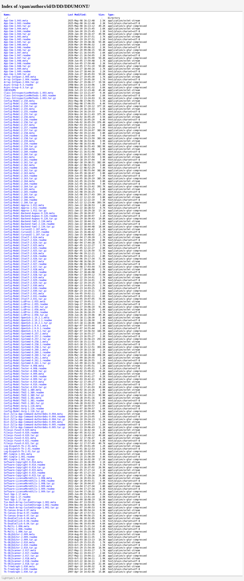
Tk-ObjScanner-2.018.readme (21, 561)
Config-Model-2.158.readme (20, 135)
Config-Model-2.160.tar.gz (20, 154)
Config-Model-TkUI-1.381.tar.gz (24, 403)
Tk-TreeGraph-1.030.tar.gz (20, 571)
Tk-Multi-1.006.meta (16, 526)
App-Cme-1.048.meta (16, 60)
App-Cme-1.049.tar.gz (17, 74)
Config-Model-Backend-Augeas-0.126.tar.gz (30, 218)
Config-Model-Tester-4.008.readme (25, 368)
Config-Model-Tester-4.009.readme (25, 376)
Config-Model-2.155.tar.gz (20, 114)
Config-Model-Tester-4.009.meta (24, 373)
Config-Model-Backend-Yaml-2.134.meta (28, 221)
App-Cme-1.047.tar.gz (17, 58)
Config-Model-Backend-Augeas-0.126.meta (29, 213)
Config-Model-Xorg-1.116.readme (24, 408)
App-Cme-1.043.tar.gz (17, 26)
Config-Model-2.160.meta (19, 149)
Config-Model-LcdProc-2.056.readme (26, 312)
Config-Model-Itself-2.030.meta (24, 285)
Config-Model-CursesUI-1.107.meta (25, 229)
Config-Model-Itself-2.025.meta (24, 245)
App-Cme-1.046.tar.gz (17, 50)
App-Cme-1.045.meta (16, 36)
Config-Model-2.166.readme (20, 200)
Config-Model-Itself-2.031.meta (24, 293)
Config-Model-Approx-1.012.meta (24, 205)
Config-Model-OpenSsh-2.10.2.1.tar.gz (28, 323)
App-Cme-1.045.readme (17, 39)
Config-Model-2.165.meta (19, 189)
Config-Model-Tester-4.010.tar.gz (25, 387)
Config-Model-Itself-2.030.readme (25, 288)
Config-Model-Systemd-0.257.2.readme (27, 336)
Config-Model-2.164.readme (20, 184)
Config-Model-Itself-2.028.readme (25, 272)
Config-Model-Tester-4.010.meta (24, 382)
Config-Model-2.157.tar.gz (20, 130)
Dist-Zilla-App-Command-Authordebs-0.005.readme (34, 424)
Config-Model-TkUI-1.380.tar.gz (24, 395)
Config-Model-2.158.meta (19, 133)
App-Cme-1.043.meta (16, 20)
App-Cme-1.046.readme (17, 47)
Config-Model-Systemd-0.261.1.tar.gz (27, 363)
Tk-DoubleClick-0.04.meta (20, 518)
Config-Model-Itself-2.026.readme (25, 256)
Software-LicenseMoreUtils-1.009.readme (29, 489)
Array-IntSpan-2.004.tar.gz (21, 82)
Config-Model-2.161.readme (20, 159)
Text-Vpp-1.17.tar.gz (17, 499)
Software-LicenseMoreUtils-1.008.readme (29, 481)
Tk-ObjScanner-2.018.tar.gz (21, 563)
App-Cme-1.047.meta (16, 52)
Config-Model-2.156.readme (20, 119)
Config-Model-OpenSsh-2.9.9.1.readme (27, 328)
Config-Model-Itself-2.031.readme (25, 296)
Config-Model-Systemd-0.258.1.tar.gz (27, 347)
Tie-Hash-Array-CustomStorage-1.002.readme (31, 505)
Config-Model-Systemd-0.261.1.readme (27, 360)
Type (111, 14)
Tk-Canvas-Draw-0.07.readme (21, 513)
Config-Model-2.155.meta (19, 109)
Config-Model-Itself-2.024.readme (25, 240)
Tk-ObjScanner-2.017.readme (21, 553)
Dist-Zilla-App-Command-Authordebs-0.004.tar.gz (34, 419)
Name (7, 14)
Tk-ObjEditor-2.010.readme (20, 545)
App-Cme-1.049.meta (16, 68)
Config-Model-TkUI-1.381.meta (22, 398)
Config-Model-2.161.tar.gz (20, 162)
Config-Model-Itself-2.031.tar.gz (25, 299)
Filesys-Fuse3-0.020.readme (21, 432)
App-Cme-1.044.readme (17, 31)
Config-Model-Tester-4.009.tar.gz (25, 379)
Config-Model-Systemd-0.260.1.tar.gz (27, 355)
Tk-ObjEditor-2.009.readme (20, 537)
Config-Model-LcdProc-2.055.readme (26, 304)
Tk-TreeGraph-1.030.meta (19, 566)
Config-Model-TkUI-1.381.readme (24, 400)
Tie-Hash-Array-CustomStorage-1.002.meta (30, 502)
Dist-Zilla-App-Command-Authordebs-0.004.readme (34, 416)
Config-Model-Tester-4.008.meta (24, 365)
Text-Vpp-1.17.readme (17, 497)
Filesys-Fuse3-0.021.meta (20, 438)
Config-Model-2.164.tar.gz (20, 186)
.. (5, 18)
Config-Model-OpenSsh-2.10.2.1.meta (26, 317)
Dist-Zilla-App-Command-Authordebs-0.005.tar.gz (34, 427)
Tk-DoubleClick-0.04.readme (21, 521)
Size (102, 14)
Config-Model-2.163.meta (19, 173)
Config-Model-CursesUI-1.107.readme (26, 232)
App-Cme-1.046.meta (16, 44)
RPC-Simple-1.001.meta (18, 454)
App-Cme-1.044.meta (16, 28)
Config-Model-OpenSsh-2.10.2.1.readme (28, 320)
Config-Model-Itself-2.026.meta (24, 253)
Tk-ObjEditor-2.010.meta (19, 542)
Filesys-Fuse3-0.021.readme (21, 440)
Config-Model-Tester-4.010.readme (25, 384)
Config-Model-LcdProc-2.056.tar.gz (26, 315)
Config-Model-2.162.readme (20, 167)
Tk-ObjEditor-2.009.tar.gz (20, 539)
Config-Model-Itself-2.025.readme (25, 248)
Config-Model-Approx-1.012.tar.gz (25, 210)
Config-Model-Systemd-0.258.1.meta (26, 341)
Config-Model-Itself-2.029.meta (24, 277)
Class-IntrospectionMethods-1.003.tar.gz (30, 98)
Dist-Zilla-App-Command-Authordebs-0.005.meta (33, 422)
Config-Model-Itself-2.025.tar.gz (25, 250)
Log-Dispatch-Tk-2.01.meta (20, 446)
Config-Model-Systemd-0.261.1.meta (26, 357)
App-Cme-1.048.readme (17, 63)
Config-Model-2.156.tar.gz (20, 122)
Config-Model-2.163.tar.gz (20, 178)
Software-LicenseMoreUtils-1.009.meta (28, 486)
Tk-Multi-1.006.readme (18, 529)
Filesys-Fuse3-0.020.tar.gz (21, 435)
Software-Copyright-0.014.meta (23, 462)
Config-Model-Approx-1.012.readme (25, 208)
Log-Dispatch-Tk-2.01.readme (22, 448)
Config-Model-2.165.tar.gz (20, 194)
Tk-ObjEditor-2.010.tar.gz (20, 547)
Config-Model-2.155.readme (20, 111)
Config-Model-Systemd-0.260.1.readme (27, 352)
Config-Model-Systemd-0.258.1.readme (27, 344)
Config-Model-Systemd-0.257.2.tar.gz (27, 339)
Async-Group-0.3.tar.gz (18, 87)
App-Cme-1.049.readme (17, 71)
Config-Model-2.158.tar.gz (20, 138)
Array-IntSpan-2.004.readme (21, 79)
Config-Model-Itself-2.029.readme (25, 280)
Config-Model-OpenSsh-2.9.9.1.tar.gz (27, 331)
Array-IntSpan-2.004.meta (20, 76)
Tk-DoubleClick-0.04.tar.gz (21, 523)
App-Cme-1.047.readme (17, 55)
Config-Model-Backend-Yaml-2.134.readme (29, 224)
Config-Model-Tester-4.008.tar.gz (25, 371)
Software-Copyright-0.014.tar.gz (24, 467)
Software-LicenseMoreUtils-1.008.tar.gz (29, 483)
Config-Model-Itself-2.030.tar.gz (25, 291)
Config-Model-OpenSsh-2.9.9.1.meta (26, 325)
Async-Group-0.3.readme (18, 85)
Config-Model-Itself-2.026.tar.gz (25, 258)
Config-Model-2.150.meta (19, 101)
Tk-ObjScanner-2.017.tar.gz (21, 555)
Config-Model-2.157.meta (19, 125)
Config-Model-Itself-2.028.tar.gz (25, 274)
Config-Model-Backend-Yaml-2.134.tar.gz (29, 226)
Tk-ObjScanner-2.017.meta (20, 550)
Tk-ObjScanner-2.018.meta (20, 558)
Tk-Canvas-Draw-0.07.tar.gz (21, 515)
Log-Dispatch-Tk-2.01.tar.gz (22, 451)
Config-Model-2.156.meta (19, 117)
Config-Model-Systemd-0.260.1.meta (26, 349)
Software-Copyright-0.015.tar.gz (24, 475)
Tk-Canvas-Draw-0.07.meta (20, 510)
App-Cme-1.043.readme (17, 23)
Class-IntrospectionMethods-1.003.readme (30, 95)
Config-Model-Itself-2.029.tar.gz (25, 283)
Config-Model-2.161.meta (19, 157)
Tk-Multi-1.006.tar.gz (18, 531)
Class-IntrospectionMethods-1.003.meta (28, 93)
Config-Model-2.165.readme (20, 192)
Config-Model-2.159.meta (19, 141)
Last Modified (77, 14)
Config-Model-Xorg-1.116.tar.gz (24, 411)
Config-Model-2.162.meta (19, 165)
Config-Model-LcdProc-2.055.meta (24, 301)
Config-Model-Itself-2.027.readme (25, 264)
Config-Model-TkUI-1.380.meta (22, 390)
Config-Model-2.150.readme (20, 103)
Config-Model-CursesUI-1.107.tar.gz (26, 234)
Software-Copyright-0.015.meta (23, 470)
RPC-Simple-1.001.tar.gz (19, 459)
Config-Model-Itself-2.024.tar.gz (25, 242)
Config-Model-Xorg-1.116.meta (22, 406)
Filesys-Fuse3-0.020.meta (20, 430)
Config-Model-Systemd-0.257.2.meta (26, 333)
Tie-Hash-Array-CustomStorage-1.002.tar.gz (31, 507)
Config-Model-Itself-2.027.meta (24, 261)
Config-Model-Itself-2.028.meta (24, 269)
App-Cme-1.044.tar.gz (17, 34)
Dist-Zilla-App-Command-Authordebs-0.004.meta (33, 414)
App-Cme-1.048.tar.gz (17, 66)
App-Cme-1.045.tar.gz (17, 42)
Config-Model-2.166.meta (19, 197)
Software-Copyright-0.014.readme (24, 464)
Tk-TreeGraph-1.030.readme (20, 569)
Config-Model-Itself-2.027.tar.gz (25, 266)
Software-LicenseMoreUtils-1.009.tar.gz (29, 491)
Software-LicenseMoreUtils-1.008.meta (28, 478)
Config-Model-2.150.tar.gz (20, 106)
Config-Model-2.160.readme (20, 151)
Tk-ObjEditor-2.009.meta (19, 534)
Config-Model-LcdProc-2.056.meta (24, 309)
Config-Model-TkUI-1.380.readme (24, 392)
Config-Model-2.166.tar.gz (20, 202)
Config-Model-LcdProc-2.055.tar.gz (26, 307)
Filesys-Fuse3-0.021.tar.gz (21, 443)
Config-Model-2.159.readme (20, 143)
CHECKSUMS (10, 90)
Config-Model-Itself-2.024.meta (24, 237)
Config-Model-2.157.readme (20, 127)
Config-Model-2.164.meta (19, 181)
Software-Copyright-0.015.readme (24, 472)
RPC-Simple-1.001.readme (19, 456)
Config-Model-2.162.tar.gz (20, 170)
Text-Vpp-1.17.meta (16, 494)
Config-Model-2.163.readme (20, 175)
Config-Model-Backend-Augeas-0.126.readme (30, 216)
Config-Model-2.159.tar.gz (20, 146)
